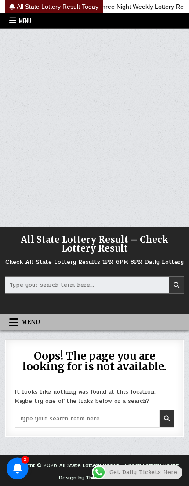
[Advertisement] (94, 127)
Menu (25, 20)
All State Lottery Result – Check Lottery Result (94, 244)
